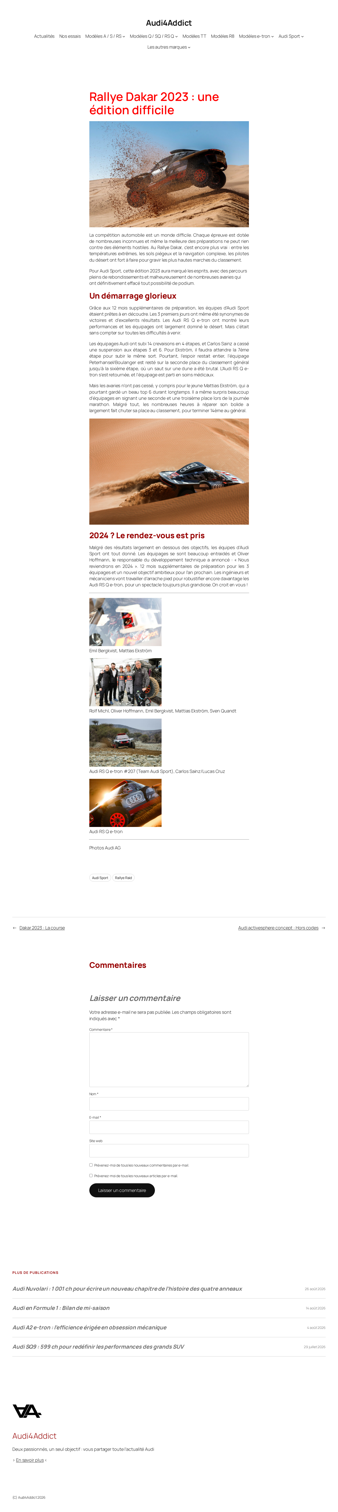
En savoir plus (30, 1460)
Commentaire (101, 1029)
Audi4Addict (169, 22)
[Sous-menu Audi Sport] (302, 36)
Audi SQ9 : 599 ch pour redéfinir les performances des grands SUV (98, 1346)
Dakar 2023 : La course (42, 928)
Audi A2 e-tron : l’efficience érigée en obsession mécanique (89, 1327)
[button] (169, 626)
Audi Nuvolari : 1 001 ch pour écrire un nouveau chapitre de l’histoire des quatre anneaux (127, 1288)
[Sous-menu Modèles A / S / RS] (123, 36)
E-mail (95, 1117)
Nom (94, 1093)
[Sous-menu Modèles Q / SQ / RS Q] (176, 36)
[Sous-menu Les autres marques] (189, 47)
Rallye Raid (123, 877)
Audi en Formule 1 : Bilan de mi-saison (60, 1308)
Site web (95, 1140)
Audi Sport (100, 877)
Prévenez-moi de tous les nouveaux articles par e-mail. (136, 1175)
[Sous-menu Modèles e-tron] (272, 36)
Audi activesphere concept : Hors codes (278, 928)
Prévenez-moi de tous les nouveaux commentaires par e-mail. (141, 1165)
